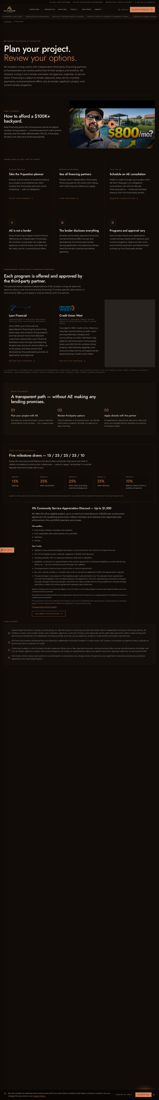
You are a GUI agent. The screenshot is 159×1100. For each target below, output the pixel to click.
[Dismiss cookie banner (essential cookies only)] (154, 1095)
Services (34, 9)
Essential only (124, 1095)
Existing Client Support (120, 2)
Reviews (86, 9)
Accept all (143, 1095)
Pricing (62, 9)
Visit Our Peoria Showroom (89, 2)
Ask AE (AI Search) (146, 2)
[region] (79, 16)
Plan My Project (141, 9)
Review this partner (20, 361)
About (98, 9)
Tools (73, 9)
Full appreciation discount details (44, 607)
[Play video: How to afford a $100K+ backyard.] (112, 124)
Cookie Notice (39, 1096)
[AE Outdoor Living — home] (9, 10)
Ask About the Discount (47, 614)
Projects (50, 9)
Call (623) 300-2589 (61, 2)
